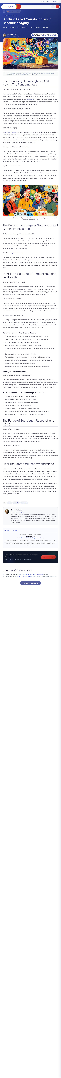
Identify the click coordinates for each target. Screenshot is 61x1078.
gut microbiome (10, 132)
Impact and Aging (16, 253)
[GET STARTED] (57, 6)
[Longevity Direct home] (11, 6)
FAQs (42, 1)
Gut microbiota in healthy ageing (24, 576)
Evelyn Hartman (12, 34)
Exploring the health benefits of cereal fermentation (30, 574)
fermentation (31, 99)
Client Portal (55, 1)
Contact (48, 1)
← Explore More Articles (30, 583)
